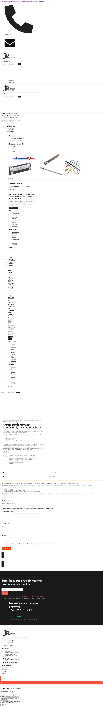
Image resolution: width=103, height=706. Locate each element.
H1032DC (30, 458)
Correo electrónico (7, 535)
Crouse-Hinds (18, 457)
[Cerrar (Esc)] (5, 704)
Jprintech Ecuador (23, 459)
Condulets (30, 455)
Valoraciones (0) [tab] (53, 476)
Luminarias (30, 459)
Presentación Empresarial (18, 138)
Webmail (11, 265)
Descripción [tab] (53, 472)
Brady (13, 146)
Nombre (5, 527)
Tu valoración (6, 523)
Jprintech (17, 459)
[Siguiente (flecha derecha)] (2, 705)
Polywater (14, 148)
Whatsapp (11, 80)
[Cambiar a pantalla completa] (2, 704)
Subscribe (4, 593)
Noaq (13, 151)
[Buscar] (19, 96)
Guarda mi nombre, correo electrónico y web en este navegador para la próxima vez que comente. (30, 544)
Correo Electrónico (4, 695)
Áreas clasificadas (23, 455)
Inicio (4, 420)
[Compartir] (3, 704)
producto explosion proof (21, 460)
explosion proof (23, 458)
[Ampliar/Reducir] (0, 704)
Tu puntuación (6, 511)
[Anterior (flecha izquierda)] (0, 705)
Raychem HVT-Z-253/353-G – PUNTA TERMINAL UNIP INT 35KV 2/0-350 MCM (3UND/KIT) (21, 196)
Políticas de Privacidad (11, 662)
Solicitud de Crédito (17, 140)
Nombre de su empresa (5, 696)
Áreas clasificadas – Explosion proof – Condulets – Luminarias (20, 420)
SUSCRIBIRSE (4, 699)
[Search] (19, 64)
